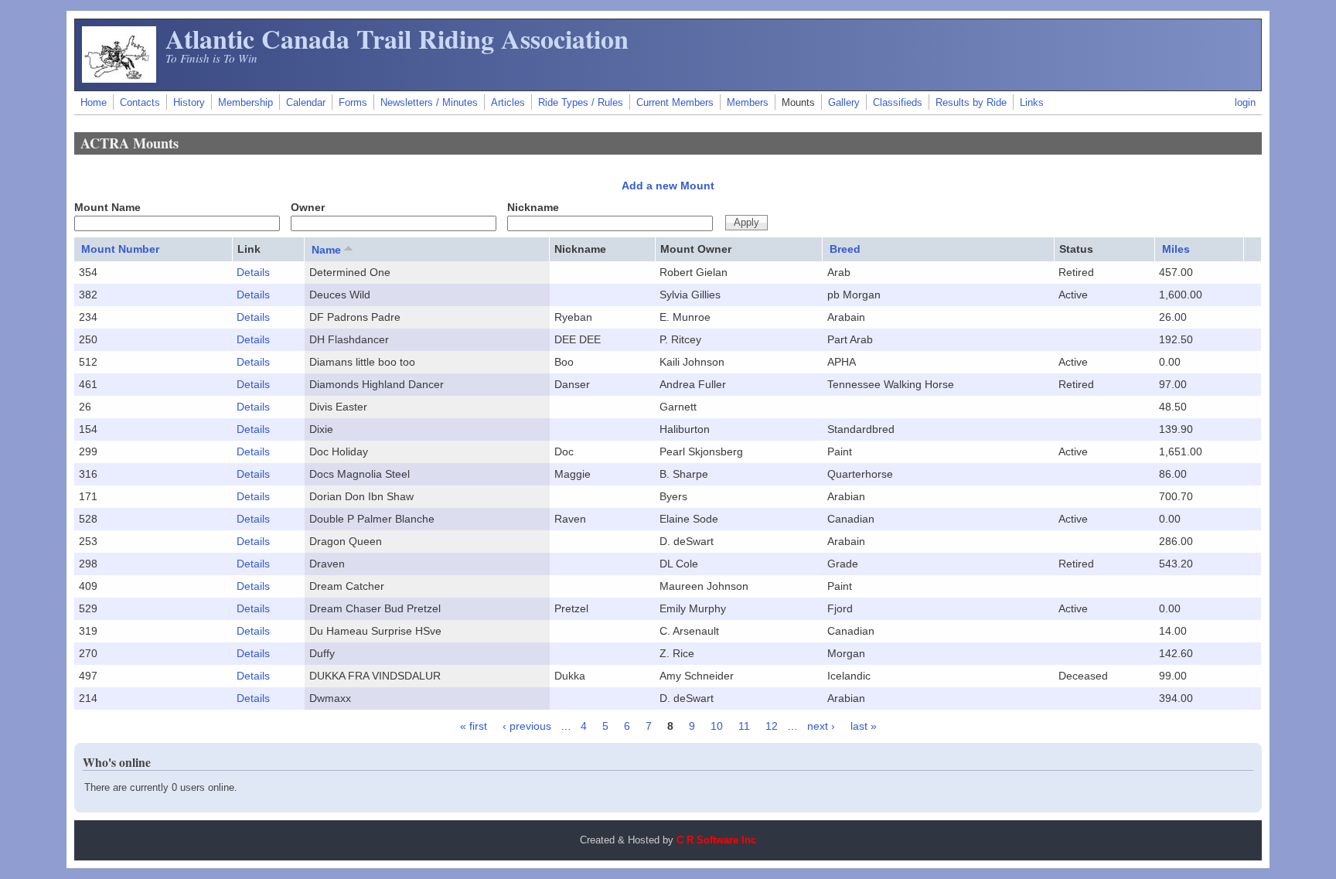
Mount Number (120, 249)
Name (326, 250)
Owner (308, 207)
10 (717, 726)
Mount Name (107, 207)
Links (1032, 102)
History (189, 102)
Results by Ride (971, 102)
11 (744, 726)
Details (253, 272)
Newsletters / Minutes (429, 102)
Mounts (798, 102)
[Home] (119, 79)
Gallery (844, 102)
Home (93, 102)
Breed (845, 249)
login (1245, 102)
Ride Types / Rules (580, 102)
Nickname (533, 207)
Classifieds (897, 102)
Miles (1176, 249)
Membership (245, 102)
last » (863, 726)
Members (748, 102)
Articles (508, 102)
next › (821, 726)
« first (473, 726)
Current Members (675, 102)
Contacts (140, 102)
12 (771, 726)
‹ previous (527, 726)
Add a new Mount (668, 185)
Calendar (305, 102)
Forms (353, 102)
